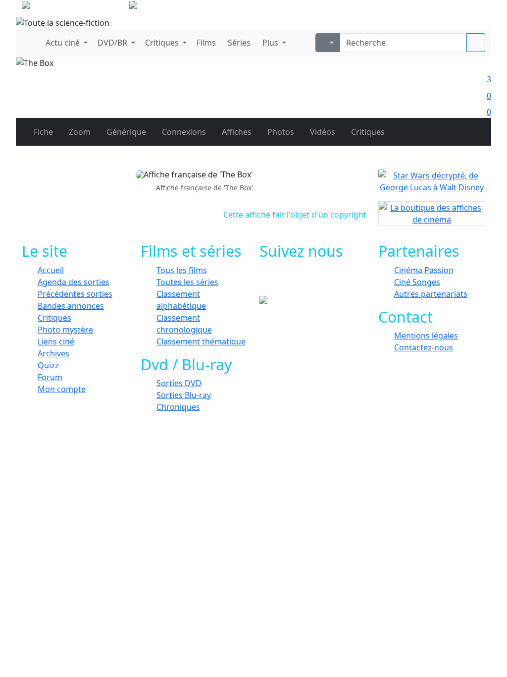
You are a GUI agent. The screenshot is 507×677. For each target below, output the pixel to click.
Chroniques (178, 406)
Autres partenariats (430, 293)
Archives (53, 353)
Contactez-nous (423, 347)
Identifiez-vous (456, 9)
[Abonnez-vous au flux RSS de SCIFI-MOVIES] (351, 281)
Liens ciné (56, 341)
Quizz (48, 365)
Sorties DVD (179, 383)
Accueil (51, 270)
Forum (50, 377)
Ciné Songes (417, 282)
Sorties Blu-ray (183, 395)
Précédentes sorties (75, 293)
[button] (66, 43)
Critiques (54, 317)
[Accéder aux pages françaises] (74, 7)
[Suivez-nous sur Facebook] (284, 281)
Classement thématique (201, 341)
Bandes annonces (71, 305)
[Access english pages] (164, 7)
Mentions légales (426, 335)
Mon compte (62, 389)
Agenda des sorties (73, 282)
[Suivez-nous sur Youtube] (329, 281)
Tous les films (181, 270)
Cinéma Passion (424, 270)
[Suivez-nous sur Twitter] (307, 281)
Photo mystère (65, 329)
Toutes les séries (187, 282)
